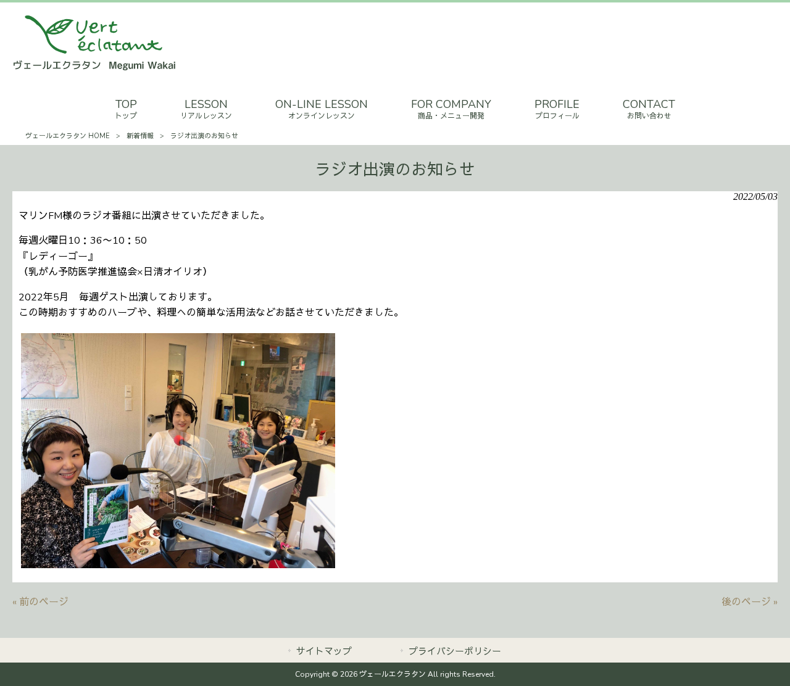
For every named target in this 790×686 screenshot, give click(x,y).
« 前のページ (40, 602)
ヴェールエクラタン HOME (67, 136)
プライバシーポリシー (455, 651)
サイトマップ (324, 651)
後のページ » (749, 602)
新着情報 (140, 136)
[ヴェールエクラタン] (94, 68)
